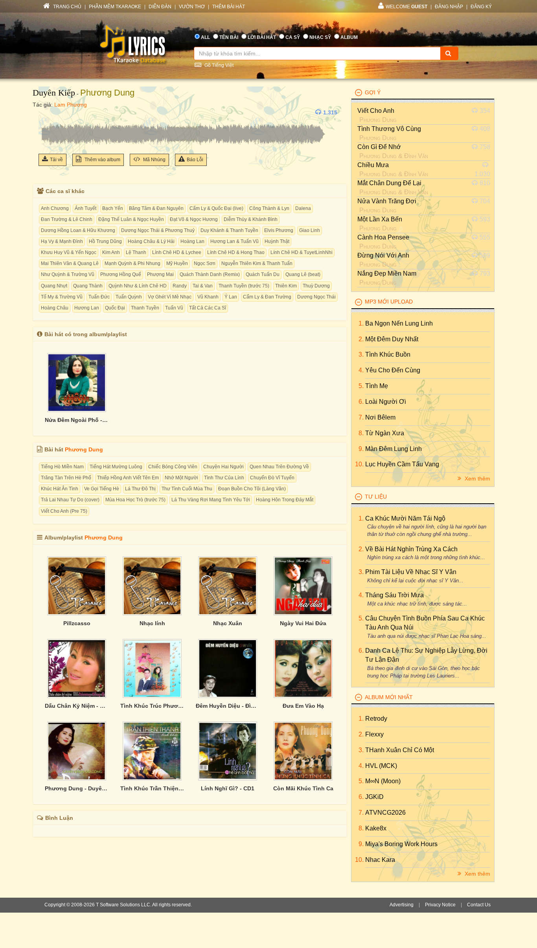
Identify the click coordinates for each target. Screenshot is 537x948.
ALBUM (349, 37)
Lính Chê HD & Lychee (176, 252)
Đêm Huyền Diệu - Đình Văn (227, 706)
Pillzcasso (76, 623)
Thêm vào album (101, 159)
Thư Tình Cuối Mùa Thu (187, 488)
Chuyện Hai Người (223, 466)
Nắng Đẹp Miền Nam (386, 273)
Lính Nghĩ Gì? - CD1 (227, 788)
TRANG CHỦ (66, 6)
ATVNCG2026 (385, 812)
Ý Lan (230, 297)
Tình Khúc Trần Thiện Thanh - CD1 (152, 788)
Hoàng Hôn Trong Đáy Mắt (284, 500)
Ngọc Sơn (204, 263)
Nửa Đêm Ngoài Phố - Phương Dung (77, 420)
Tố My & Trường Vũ (62, 297)
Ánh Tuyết (85, 208)
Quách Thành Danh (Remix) (210, 274)
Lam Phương (70, 104)
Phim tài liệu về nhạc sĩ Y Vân (410, 572)
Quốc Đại (115, 308)
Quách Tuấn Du (263, 274)
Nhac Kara (380, 859)
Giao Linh (309, 230)
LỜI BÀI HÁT (262, 37)
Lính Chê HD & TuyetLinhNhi (301, 252)
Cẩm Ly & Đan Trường (267, 297)
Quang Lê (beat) (302, 274)
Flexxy (374, 734)
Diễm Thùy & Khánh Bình (251, 219)
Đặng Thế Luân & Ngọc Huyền (131, 219)
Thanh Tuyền (145, 308)
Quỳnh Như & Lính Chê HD (138, 286)
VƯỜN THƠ (192, 6)
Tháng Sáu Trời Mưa (394, 595)
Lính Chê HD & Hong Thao (236, 252)
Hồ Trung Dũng (105, 241)
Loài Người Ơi (385, 401)
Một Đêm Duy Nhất (391, 339)
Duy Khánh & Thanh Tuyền (229, 230)
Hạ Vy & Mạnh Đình (62, 241)
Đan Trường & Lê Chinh (66, 219)
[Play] (46, 112)
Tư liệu (376, 496)
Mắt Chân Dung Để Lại (389, 183)
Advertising (402, 905)
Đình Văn (416, 156)
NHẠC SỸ (320, 37)
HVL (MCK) (381, 765)
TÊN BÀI (228, 37)
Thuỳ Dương (316, 286)
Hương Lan (86, 308)
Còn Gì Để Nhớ (379, 147)
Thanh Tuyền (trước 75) (244, 286)
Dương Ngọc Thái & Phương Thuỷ (158, 230)
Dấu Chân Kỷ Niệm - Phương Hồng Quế (77, 706)
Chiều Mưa (373, 165)
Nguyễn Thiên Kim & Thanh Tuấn (256, 263)
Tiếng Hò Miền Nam (62, 466)
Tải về (56, 159)
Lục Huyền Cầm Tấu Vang (402, 464)
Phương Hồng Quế (120, 274)
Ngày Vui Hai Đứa (303, 623)
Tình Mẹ (376, 386)
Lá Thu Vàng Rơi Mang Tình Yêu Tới (210, 500)
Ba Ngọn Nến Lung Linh (399, 323)
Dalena (303, 208)
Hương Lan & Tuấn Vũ (234, 241)
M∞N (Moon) (383, 781)
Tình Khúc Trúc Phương (152, 706)
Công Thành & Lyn (269, 208)
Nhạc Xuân (227, 623)
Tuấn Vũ (174, 308)
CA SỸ (292, 37)
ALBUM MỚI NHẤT (389, 697)
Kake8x (375, 828)
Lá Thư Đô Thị (140, 488)
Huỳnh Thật (277, 241)
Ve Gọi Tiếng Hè (101, 488)
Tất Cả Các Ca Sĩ (207, 308)
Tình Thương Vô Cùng (389, 128)
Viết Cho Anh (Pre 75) (64, 511)
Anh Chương (55, 208)
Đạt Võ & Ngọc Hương (194, 219)
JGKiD (374, 796)
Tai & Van (203, 286)
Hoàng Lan (192, 241)
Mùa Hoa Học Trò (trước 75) (135, 500)
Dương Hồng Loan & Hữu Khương (78, 230)
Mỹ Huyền (177, 263)
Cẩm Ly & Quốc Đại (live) (216, 208)
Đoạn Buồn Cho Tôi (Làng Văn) (252, 488)
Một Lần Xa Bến (379, 219)
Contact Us (479, 905)
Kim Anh (111, 252)
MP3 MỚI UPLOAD (389, 301)
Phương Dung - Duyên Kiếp (77, 788)
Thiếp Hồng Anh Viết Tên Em (128, 477)
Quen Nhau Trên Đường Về (279, 466)
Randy (180, 286)
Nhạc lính (152, 623)
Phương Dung (107, 93)
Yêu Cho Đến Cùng (392, 370)
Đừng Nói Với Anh (383, 255)
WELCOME (406, 6)
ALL (205, 37)
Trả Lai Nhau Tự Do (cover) (70, 500)
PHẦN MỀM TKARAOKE (115, 6)
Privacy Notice (440, 905)
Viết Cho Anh (375, 110)
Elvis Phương (278, 230)
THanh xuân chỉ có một (399, 750)
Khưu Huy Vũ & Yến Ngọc (68, 252)
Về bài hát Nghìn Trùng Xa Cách (411, 549)
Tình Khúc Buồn (387, 354)
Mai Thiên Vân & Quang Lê (70, 263)
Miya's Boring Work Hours (401, 844)
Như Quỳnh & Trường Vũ (67, 274)
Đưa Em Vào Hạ (303, 706)
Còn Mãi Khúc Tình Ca (303, 788)
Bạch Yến (112, 208)
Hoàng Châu (54, 308)
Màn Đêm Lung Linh (393, 448)
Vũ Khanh (208, 297)
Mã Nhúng (154, 159)
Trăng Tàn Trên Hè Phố (66, 477)
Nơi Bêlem (380, 417)
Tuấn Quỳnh (129, 297)
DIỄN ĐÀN (160, 6)
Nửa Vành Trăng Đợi (386, 201)
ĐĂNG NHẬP (449, 6)
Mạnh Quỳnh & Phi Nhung (132, 263)
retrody (376, 718)
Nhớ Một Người (181, 477)
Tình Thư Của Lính (224, 477)
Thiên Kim (286, 286)
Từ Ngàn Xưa (384, 433)
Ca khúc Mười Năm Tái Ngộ (405, 518)
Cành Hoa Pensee (383, 237)
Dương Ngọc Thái (316, 297)
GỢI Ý (373, 92)
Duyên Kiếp (54, 93)
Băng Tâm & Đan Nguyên (156, 208)
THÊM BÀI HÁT (228, 6)
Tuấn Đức (99, 297)
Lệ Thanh (136, 252)
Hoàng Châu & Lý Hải (151, 241)
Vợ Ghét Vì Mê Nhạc (169, 297)
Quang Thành (88, 286)
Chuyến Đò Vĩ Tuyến (272, 477)
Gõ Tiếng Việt (218, 65)
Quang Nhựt (54, 286)
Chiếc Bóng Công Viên (172, 466)
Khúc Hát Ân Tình (59, 488)
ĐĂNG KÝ (481, 6)
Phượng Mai (160, 274)
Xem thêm (476, 478)
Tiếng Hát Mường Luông (116, 466)
